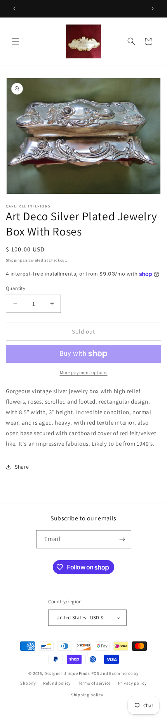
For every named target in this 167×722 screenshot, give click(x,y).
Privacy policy (132, 683)
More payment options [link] (84, 372)
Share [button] (22, 466)
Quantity (15, 288)
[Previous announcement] (14, 8)
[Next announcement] (152, 8)
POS (95, 673)
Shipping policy (87, 694)
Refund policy (57, 683)
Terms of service (94, 683)
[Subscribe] (122, 539)
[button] (15, 41)
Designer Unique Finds (67, 673)
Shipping (14, 260)
